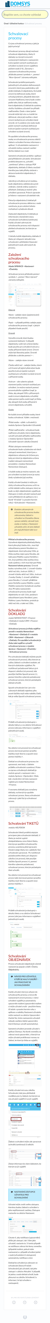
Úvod (6, 23)
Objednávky (13, 970)
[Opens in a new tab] (25, 1317)
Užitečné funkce (17, 23)
